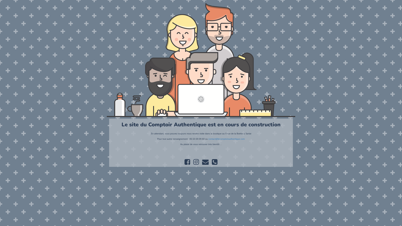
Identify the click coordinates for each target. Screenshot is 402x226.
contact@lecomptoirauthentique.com (226, 139)
